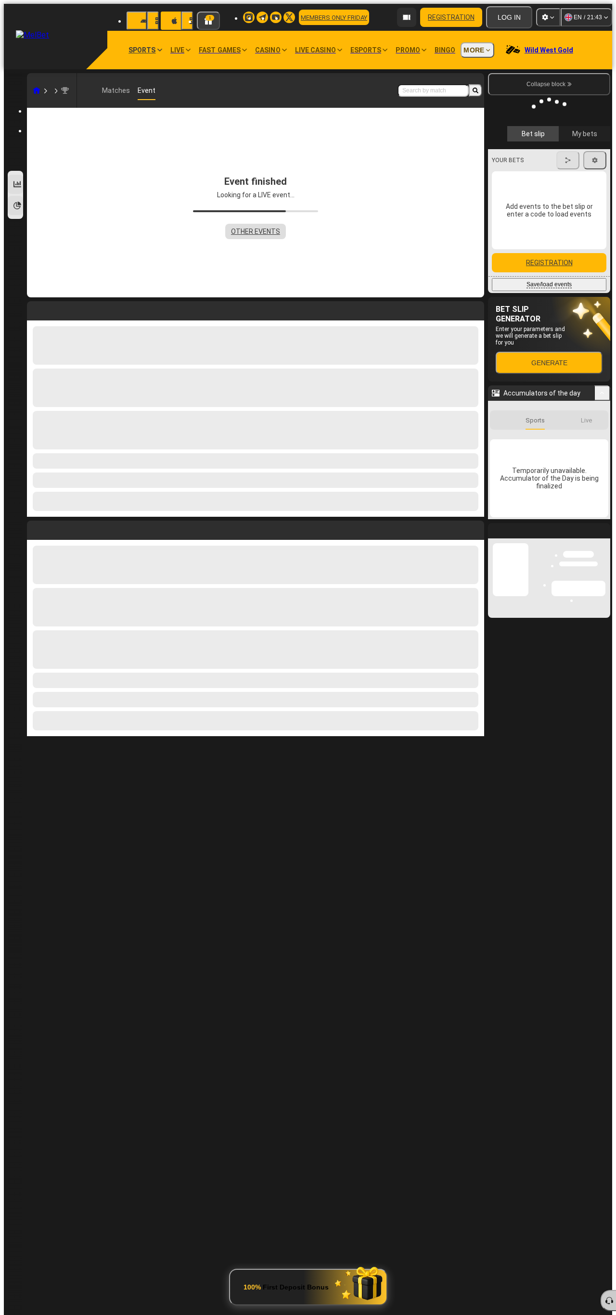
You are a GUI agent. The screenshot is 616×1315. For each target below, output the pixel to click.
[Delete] (474, 528)
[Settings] (548, 17)
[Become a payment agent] (406, 17)
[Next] (56, 528)
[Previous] (34, 528)
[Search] (475, 90)
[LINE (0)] (36, 90)
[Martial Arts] (55, 90)
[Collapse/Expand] (602, 377)
